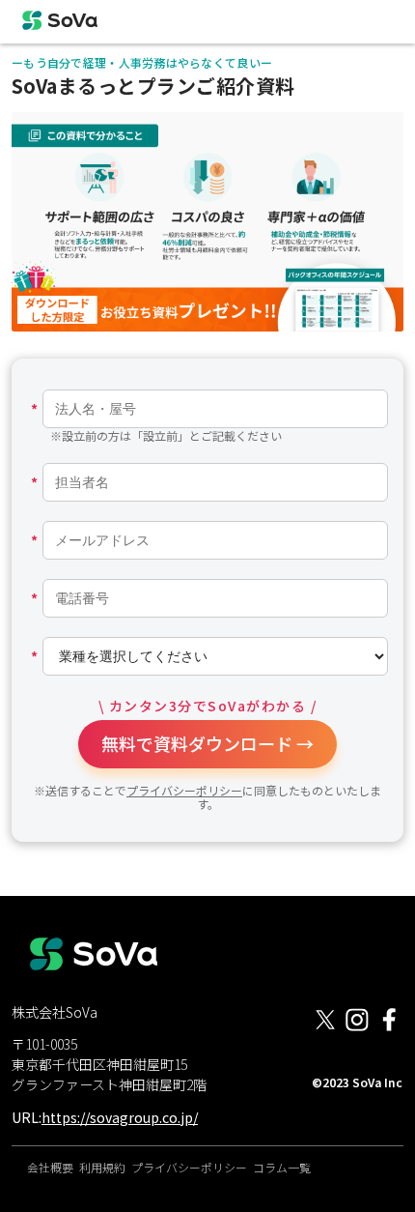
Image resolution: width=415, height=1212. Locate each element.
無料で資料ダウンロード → (207, 743)
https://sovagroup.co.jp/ (120, 1117)
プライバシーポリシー (184, 790)
